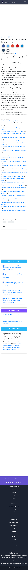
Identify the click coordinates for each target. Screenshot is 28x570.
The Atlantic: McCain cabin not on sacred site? (13, 316)
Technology (14, 545)
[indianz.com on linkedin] (20, 482)
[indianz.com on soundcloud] (11, 482)
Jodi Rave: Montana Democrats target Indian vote (13, 129)
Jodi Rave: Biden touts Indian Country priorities (13, 150)
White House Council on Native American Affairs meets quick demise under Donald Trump (12, 268)
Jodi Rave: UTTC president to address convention (14, 165)
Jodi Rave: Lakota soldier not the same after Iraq (14, 169)
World (14, 548)
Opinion (3, 37)
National (14, 531)
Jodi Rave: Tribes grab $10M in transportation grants (13, 196)
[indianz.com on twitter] (8, 482)
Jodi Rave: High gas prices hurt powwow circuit (13, 188)
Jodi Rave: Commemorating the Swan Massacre (12, 322)
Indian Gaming (14, 515)
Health (14, 512)
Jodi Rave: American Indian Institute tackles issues (12, 144)
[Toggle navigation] (25, 2)
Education (14, 498)
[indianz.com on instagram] (15, 482)
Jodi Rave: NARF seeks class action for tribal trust (12, 179)
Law (14, 528)
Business (14, 490)
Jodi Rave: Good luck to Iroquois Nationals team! (13, 206)
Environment (14, 503)
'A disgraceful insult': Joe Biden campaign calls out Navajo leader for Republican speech (12, 292)
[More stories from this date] (15, 53)
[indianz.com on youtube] (13, 482)
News (5, 2)
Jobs (15, 2)
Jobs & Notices (14, 525)
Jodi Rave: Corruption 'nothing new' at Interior (13, 147)
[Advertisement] (14, 21)
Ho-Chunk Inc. (20, 557)
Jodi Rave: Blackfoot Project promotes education (14, 173)
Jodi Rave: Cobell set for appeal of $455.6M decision (12, 159)
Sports (14, 542)
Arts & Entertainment (14, 487)
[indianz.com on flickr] (19, 482)
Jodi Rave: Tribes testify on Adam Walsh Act (12, 186)
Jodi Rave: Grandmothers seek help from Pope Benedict (13, 204)
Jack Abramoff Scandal (14, 523)
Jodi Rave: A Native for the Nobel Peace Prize (13, 137)
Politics (9, 37)
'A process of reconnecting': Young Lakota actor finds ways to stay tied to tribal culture (13, 276)
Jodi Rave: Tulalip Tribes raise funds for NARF (13, 182)
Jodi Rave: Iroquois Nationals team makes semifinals (12, 200)
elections (11, 222)
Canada (14, 492)
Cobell (14, 495)
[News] (2, 2)
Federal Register (14, 509)
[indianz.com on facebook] (6, 482)
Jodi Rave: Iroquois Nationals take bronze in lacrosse (12, 192)
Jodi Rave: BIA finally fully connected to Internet (13, 161)
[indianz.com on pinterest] (17, 482)
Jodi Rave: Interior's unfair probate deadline (12, 132)
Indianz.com (17, 568)
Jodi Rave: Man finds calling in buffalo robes (12, 176)
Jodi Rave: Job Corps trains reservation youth (13, 133)
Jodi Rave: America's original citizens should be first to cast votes (13, 122)
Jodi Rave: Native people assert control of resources (12, 155)
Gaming (10, 2)
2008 (5, 222)
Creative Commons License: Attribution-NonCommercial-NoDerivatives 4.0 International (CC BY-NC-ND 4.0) (12, 346)
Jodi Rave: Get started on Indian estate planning (13, 210)
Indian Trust (14, 520)
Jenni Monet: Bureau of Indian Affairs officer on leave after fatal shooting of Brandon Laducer (13, 284)
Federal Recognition (14, 506)
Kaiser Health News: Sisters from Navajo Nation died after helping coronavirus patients (12, 300)
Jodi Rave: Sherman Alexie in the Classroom (12, 141)
